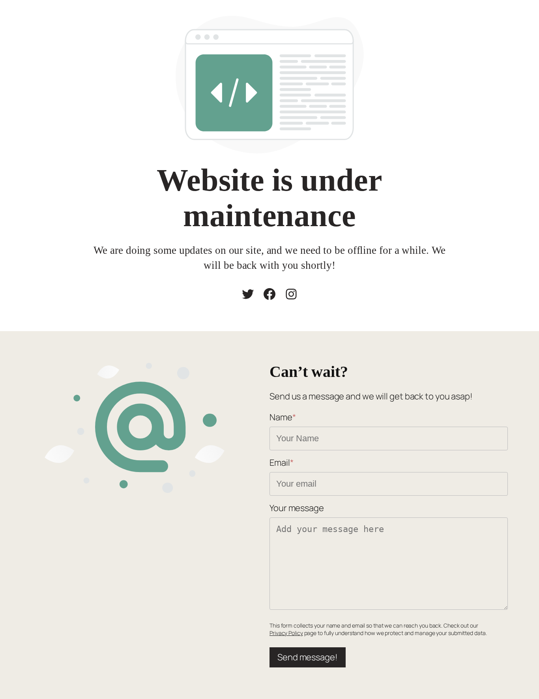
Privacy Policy (286, 633)
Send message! (307, 657)
